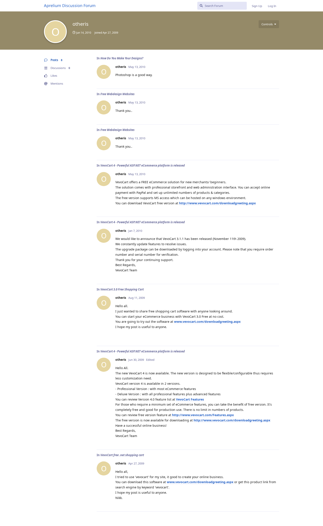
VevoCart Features (190, 399)
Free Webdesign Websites (117, 94)
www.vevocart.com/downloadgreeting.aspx (207, 321)
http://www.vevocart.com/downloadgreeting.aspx (217, 203)
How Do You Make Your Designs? (121, 58)
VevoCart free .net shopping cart (122, 455)
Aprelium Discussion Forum (70, 5)
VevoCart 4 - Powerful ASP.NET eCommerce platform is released (142, 165)
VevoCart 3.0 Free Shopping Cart (122, 289)
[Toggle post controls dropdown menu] (275, 80)
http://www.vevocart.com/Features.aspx (203, 415)
